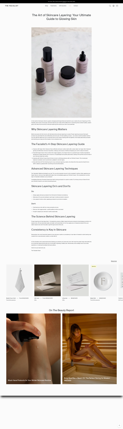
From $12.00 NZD (24, 298)
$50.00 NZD (74, 298)
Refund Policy (38, 405)
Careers (37, 401)
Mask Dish (93, 298)
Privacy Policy (38, 403)
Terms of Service (39, 410)
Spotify (59, 405)
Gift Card (36, 298)
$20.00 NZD (102, 298)
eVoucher (64, 298)
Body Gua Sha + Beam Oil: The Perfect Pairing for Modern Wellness (87, 379)
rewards (64, 1)
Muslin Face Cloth (11, 298)
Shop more (114, 261)
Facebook (60, 403)
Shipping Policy (38, 408)
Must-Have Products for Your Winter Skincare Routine (29, 380)
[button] (53, 5)
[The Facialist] (11, 5)
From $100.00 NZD (48, 298)
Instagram (60, 401)
